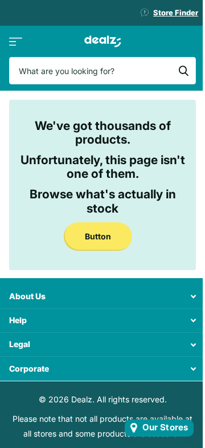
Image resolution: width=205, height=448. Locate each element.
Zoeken (183, 70)
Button (98, 236)
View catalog (15, 41)
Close (102, 296)
